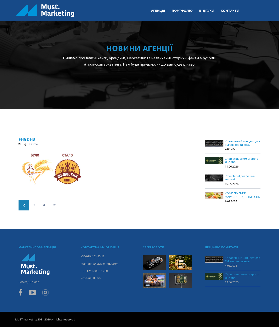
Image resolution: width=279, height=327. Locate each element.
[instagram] (45, 294)
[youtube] (32, 294)
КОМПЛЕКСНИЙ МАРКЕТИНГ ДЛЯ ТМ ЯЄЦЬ (242, 195)
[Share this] (34, 205)
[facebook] (22, 294)
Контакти (230, 10)
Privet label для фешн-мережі (240, 177)
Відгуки (206, 10)
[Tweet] (44, 205)
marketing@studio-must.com (99, 264)
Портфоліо (182, 10)
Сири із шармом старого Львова (242, 160)
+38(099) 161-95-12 (92, 256)
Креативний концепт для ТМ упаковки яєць (242, 143)
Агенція (158, 10)
